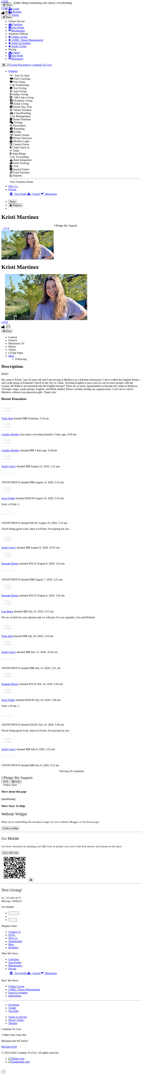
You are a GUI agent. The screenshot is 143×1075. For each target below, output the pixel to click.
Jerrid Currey (8, 466)
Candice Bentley (10, 434)
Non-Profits (14, 962)
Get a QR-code (10, 852)
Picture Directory (22, 138)
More (11, 355)
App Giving (19, 91)
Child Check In (20, 147)
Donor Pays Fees (22, 106)
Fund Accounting (21, 43)
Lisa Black (7, 611)
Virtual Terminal (22, 109)
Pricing (12, 189)
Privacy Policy (16, 1020)
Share (8, 331)
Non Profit (17, 55)
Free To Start (21, 75)
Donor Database (21, 119)
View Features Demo (21, 181)
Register (17, 11)
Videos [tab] (12, 349)
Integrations (14, 995)
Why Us (13, 186)
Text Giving (20, 88)
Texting (17, 122)
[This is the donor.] (7, 415)
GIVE (4, 322)
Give (11, 916)
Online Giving (19, 36)
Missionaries (18, 30)
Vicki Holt (7, 418)
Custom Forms (20, 144)
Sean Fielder (8, 498)
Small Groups (21, 134)
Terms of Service (17, 1016)
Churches (17, 24)
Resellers (13, 947)
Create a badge (10, 828)
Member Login (20, 141)
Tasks (15, 150)
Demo (15, 15)
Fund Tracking (20, 163)
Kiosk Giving (19, 46)
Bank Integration (22, 159)
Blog (11, 944)
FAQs (11, 935)
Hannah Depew (10, 563)
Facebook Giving (22, 100)
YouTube (13, 1011)
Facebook (13, 1004)
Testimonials (15, 941)
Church (16, 52)
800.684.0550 (9, 1046)
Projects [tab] (12, 340)
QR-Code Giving (22, 97)
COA (15, 166)
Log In (14, 208)
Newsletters (19, 125)
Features (13, 71)
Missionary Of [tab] (16, 343)
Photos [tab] (12, 346)
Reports (17, 175)
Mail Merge (19, 153)
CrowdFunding (22, 113)
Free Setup (19, 81)
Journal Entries (20, 169)
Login (15, 8)
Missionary (17, 58)
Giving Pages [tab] (15, 352)
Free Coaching (21, 78)
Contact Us (14, 931)
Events (17, 131)
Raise (13, 913)
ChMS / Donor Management (27, 40)
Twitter (12, 1007)
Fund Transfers (21, 172)
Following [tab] (21, 359)
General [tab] (12, 337)
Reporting (19, 128)
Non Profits (18, 27)
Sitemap (12, 1023)
